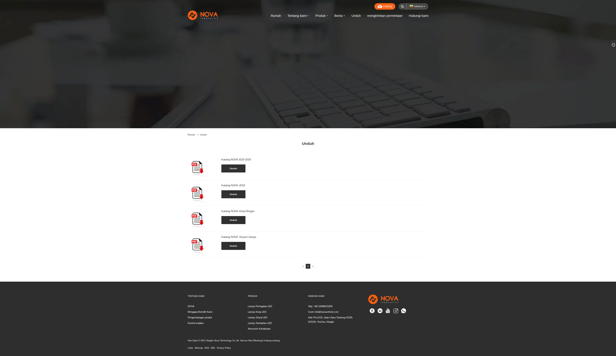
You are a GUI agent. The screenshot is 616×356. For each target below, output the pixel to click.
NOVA (191, 306)
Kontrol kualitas (196, 323)
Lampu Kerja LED (257, 311)
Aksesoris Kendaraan (259, 328)
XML (213, 348)
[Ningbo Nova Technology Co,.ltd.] (212, 15)
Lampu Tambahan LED (260, 323)
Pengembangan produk (200, 317)
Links (190, 348)
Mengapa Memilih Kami (200, 311)
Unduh (203, 134)
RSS (207, 348)
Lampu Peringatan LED (260, 306)
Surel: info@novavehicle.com (323, 311)
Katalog (387, 6)
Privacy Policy (224, 348)
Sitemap (199, 348)
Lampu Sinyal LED (257, 317)
